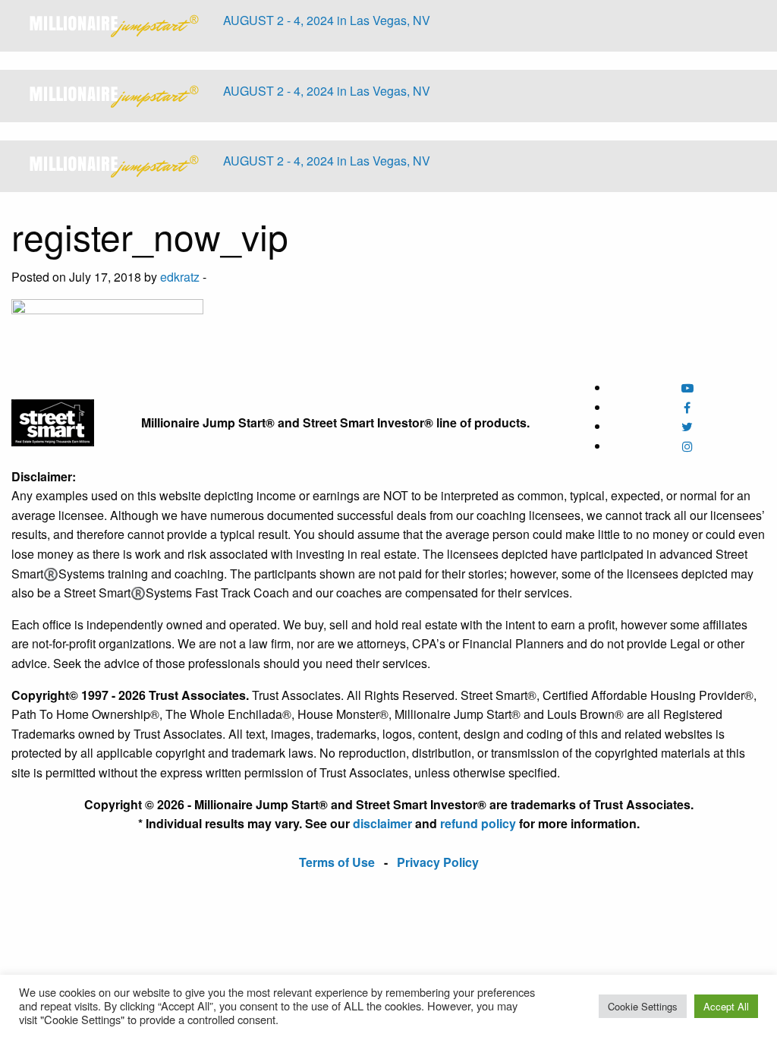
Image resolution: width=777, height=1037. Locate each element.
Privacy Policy (438, 862)
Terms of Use (337, 862)
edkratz (180, 276)
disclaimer (382, 823)
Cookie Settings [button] (643, 1006)
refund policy (478, 823)
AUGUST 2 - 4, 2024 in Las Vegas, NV (326, 20)
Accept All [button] (726, 1006)
